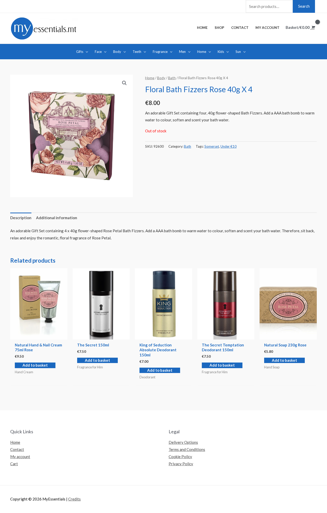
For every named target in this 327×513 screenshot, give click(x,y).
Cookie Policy (180, 456)
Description (20, 217)
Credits (74, 499)
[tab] (20, 218)
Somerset (211, 146)
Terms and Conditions (187, 449)
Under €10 (228, 146)
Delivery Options (183, 442)
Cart (14, 463)
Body (161, 78)
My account (20, 456)
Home (149, 78)
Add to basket (35, 365)
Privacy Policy (181, 463)
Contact (17, 449)
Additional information (56, 217)
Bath (172, 78)
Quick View (38, 335)
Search (304, 6)
